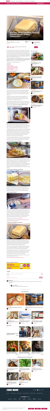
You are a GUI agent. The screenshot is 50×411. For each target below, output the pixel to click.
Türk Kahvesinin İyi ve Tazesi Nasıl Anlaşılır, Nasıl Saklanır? (12, 369)
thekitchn (18, 257)
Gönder (41, 277)
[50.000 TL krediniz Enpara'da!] (18, 266)
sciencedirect (22, 257)
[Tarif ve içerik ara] (35, 1)
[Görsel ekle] (42, 274)
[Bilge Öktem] (8, 281)
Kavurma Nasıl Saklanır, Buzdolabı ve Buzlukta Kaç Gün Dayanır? (37, 91)
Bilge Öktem (11, 280)
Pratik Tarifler (8, 3)
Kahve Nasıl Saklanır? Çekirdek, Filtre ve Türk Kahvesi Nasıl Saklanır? (37, 105)
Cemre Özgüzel (36, 42)
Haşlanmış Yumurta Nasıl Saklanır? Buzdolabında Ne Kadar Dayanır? (36, 77)
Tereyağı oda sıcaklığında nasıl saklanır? (12, 68)
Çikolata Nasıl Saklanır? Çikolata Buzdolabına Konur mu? (36, 63)
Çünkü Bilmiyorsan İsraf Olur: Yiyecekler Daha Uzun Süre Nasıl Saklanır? (37, 369)
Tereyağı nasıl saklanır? (10, 65)
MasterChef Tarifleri (18, 3)
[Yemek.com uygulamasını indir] (9, 390)
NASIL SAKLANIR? (11, 41)
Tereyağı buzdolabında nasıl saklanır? (12, 66)
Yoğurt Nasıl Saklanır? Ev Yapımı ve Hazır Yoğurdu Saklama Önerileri (37, 321)
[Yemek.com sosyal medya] (24, 396)
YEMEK (7, 41)
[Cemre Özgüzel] (11, 285)
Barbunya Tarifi (13, 3)
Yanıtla (9, 283)
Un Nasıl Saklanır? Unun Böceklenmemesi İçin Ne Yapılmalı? (12, 321)
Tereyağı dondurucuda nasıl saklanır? (12, 67)
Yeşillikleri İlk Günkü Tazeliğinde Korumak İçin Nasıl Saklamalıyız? (24, 369)
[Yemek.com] (8, 1)
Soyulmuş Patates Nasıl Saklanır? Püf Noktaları (14, 307)
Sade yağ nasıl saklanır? (10, 69)
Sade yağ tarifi (20, 218)
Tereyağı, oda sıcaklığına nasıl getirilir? (12, 70)
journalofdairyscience (13, 257)
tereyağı (17, 51)
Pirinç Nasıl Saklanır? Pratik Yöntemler (23, 382)
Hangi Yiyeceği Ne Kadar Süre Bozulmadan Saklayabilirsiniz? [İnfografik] (11, 382)
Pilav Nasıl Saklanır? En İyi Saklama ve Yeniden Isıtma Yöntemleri (24, 321)
